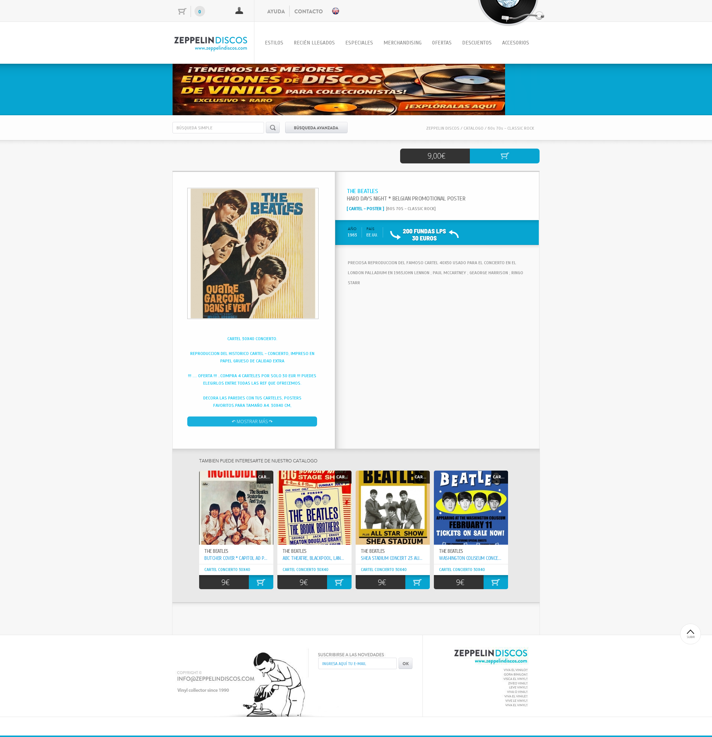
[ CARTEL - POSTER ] (365, 208)
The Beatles (216, 551)
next (519, 88)
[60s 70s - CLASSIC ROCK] (411, 208)
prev (193, 88)
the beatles (295, 551)
